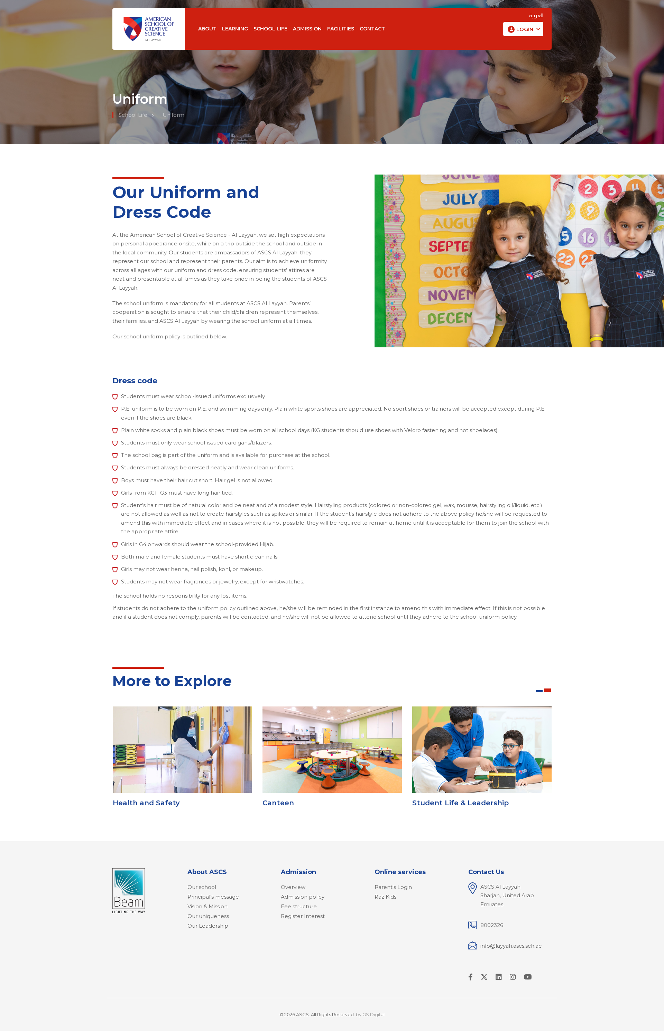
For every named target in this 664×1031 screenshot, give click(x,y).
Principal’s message (213, 896)
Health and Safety (146, 803)
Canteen (278, 803)
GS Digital (373, 1014)
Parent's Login (393, 887)
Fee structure (299, 906)
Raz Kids (385, 896)
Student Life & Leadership (460, 803)
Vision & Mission (207, 906)
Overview (293, 887)
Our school (201, 887)
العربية (536, 15)
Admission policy (302, 896)
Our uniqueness (208, 916)
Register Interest (303, 916)
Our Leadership (207, 925)
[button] (523, 29)
